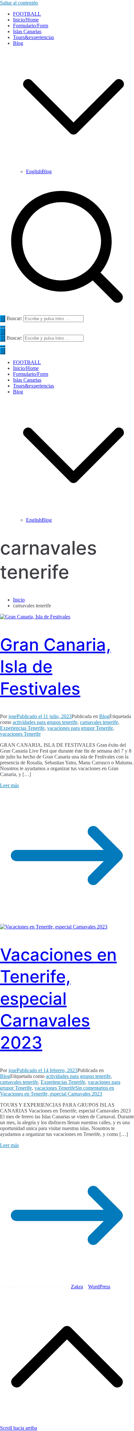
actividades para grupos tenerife (45, 722)
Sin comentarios (57, 1091)
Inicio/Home (26, 19)
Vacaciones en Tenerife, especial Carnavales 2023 (58, 998)
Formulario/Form (30, 25)
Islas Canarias (27, 31)
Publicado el (44, 716)
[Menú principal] (2, 331)
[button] (73, 165)
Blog (18, 391)
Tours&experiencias (33, 37)
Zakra (77, 1286)
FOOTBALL (27, 14)
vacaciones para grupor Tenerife (80, 728)
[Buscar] (2, 318)
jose (12, 716)
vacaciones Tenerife (20, 734)
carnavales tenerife (99, 722)
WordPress (99, 1286)
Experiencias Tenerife (22, 728)
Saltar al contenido (19, 3)
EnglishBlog (39, 171)
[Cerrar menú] (2, 350)
